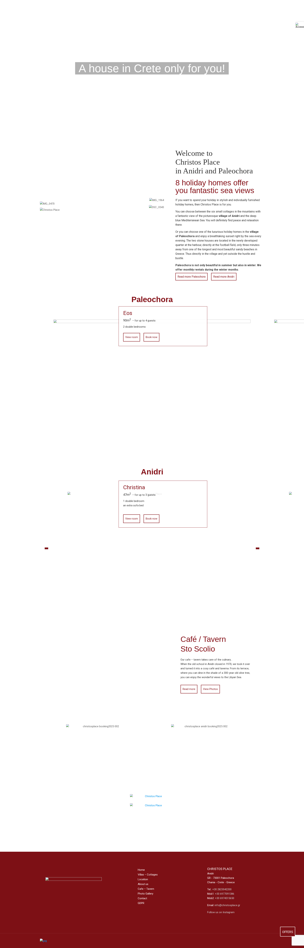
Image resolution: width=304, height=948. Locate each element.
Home (141, 869)
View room (131, 337)
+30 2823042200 (222, 889)
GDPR (141, 903)
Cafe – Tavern (146, 888)
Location (143, 879)
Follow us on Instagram (221, 912)
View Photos (210, 689)
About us (143, 884)
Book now (151, 337)
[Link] (260, 940)
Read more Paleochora (191, 276)
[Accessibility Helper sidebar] (300, 25)
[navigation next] (257, 548)
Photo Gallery (145, 893)
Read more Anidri (223, 276)
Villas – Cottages (148, 874)
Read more (189, 689)
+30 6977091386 (224, 893)
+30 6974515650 (224, 898)
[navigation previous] (46, 548)
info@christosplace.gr (227, 905)
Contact (142, 898)
